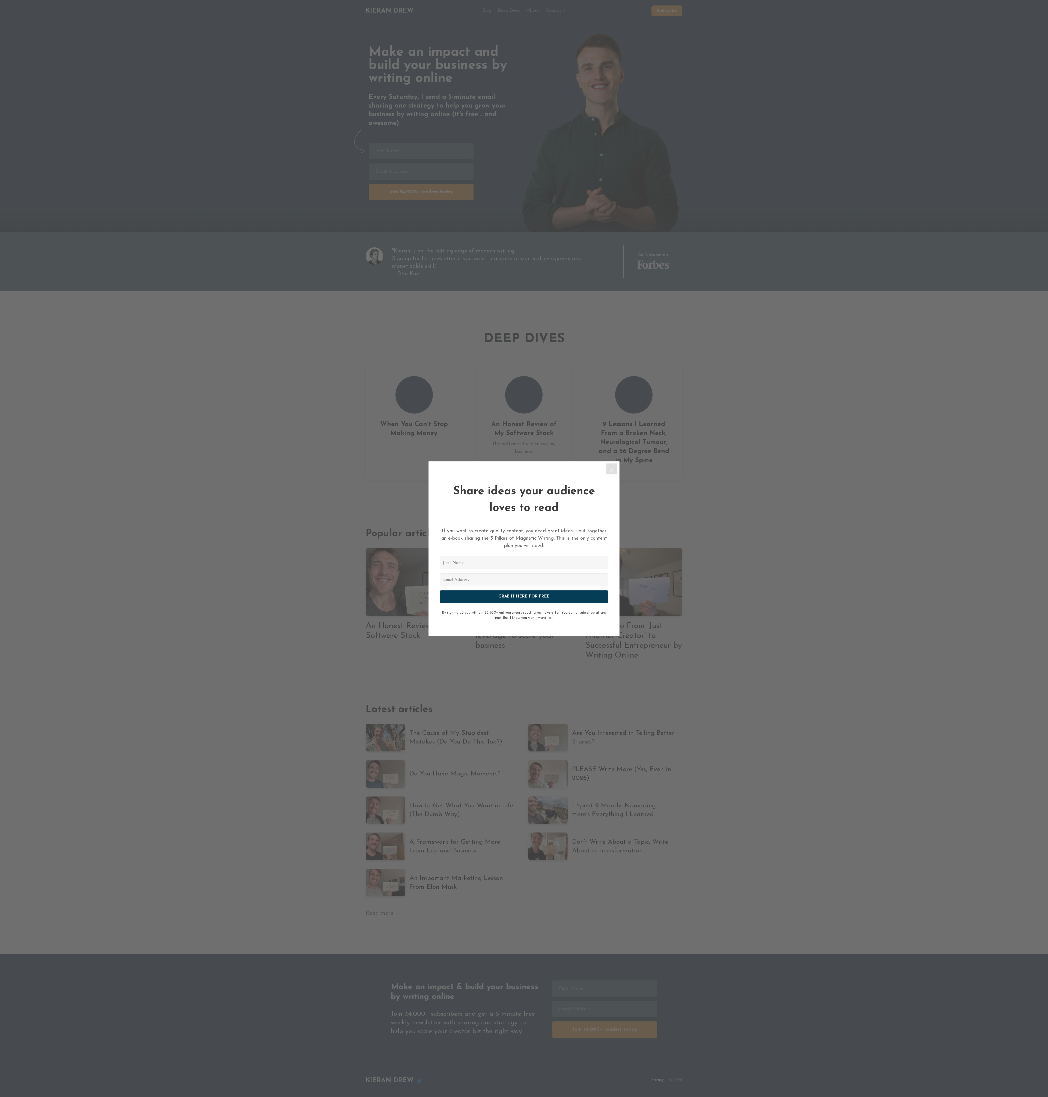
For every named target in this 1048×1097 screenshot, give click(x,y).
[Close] (611, 468)
